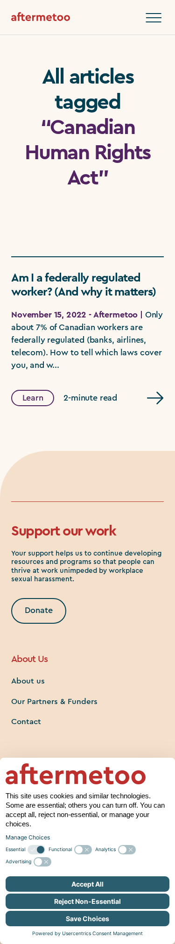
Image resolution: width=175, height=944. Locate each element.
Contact (26, 722)
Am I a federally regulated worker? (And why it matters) (83, 285)
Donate (39, 610)
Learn (32, 398)
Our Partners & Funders (54, 701)
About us (28, 681)
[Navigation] (153, 17)
